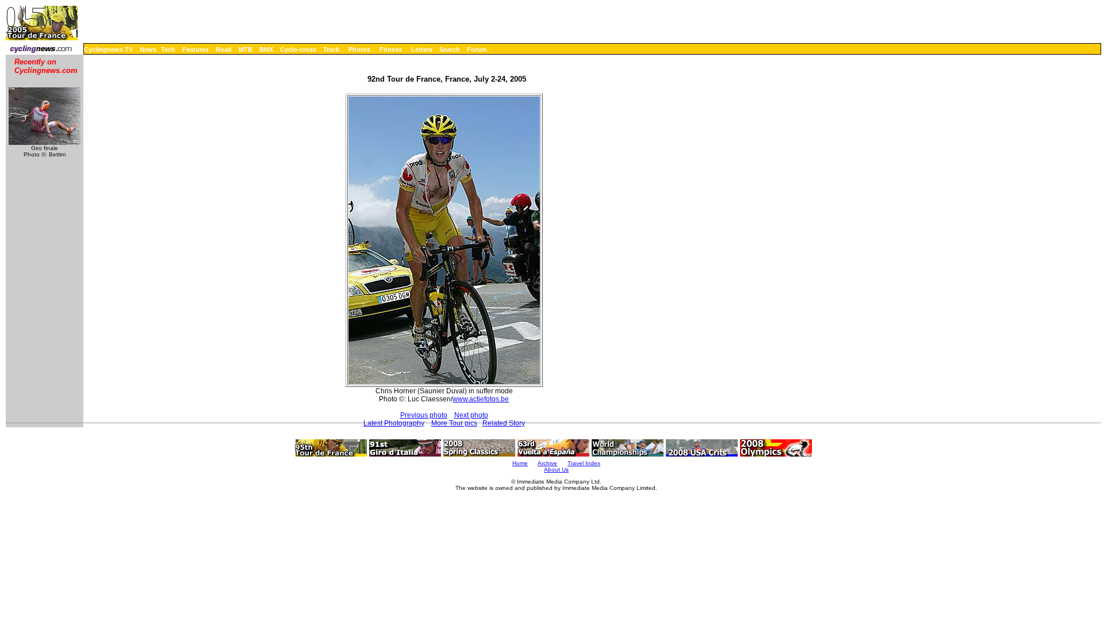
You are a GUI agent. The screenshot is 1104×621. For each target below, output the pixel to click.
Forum (477, 49)
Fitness (390, 49)
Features (195, 49)
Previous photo (423, 415)
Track (331, 49)
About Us (556, 469)
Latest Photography (393, 423)
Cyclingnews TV (108, 49)
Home (520, 463)
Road (224, 49)
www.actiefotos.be (481, 399)
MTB (245, 49)
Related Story (503, 423)
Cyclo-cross (298, 49)
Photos (359, 49)
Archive (547, 463)
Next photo (471, 415)
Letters (421, 49)
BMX (266, 49)
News (148, 49)
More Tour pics (454, 423)
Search (449, 49)
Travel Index (584, 463)
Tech (168, 49)
